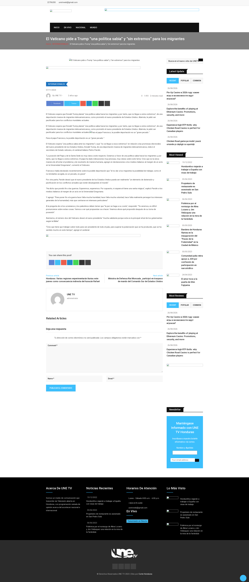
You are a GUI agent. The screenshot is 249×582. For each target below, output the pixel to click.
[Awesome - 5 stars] (53, 337)
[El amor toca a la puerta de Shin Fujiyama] (173, 279)
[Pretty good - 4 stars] (51, 337)
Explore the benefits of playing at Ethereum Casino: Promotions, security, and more (182, 111)
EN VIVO (67, 27)
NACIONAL (81, 27)
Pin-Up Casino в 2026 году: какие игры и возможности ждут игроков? (183, 95)
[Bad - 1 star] (45, 337)
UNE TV (71, 294)
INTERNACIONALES (60, 44)
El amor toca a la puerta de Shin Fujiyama (189, 282)
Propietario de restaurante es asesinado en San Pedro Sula (191, 515)
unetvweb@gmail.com (68, 2)
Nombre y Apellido (184, 448)
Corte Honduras (145, 574)
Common (197, 81)
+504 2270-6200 (135, 503)
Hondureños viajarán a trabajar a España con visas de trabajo (192, 169)
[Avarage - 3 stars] (49, 337)
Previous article (52, 275)
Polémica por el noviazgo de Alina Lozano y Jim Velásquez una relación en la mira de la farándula (104, 529)
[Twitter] (58, 262)
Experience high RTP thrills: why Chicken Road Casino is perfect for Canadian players (183, 128)
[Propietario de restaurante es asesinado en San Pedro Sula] (173, 183)
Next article (158, 275)
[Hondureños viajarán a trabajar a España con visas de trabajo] (173, 166)
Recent (172, 81)
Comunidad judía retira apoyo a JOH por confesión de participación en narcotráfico (192, 262)
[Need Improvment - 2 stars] (47, 337)
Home (48, 44)
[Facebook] (51, 262)
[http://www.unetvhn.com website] (63, 95)
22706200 (51, 2)
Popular (185, 81)
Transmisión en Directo (137, 521)
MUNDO (93, 27)
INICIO (57, 27)
